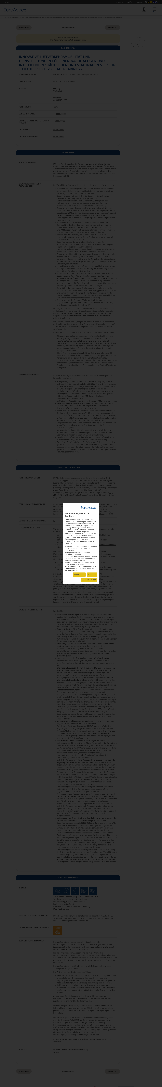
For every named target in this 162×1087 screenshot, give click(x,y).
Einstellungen (79, 574)
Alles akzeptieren (89, 580)
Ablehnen (92, 574)
